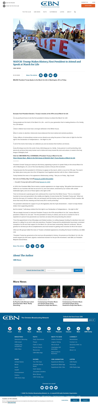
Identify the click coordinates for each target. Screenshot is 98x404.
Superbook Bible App (58, 364)
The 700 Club (26, 12)
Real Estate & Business (55, 352)
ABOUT (69, 12)
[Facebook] (41, 75)
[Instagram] (51, 387)
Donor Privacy (36, 396)
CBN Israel (18, 342)
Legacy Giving (56, 342)
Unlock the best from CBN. (35, 270)
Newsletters (74, 339)
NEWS (17, 359)
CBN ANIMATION (57, 359)
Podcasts (73, 364)
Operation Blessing (21, 339)
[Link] (55, 75)
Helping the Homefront (18, 345)
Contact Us (84, 2)
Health (17, 370)
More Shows (37, 374)
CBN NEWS (37, 12)
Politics (17, 375)
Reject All (75, 400)
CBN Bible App (38, 353)
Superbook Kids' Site (58, 367)
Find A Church (37, 347)
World (16, 364)
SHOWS (35, 359)
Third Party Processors (58, 396)
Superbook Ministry (57, 362)
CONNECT (73, 337)
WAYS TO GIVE (56, 337)
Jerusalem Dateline (39, 372)
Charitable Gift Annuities (56, 348)
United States (19, 362)
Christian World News (38, 365)
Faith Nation (37, 369)
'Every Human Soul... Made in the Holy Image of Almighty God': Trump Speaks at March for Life (44, 158)
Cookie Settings (64, 400)
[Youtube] (42, 387)
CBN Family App (38, 377)
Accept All (85, 400)
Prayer (35, 342)
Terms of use (19, 396)
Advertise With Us (76, 345)
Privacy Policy (27, 396)
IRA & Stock (55, 345)
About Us (73, 350)
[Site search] (75, 12)
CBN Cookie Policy (46, 396)
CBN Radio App (75, 367)
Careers (72, 347)
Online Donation (56, 339)
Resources (36, 350)
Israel (16, 367)
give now (88, 5)
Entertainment (19, 372)
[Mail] (50, 75)
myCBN (78, 396)
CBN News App (20, 378)
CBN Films (18, 349)
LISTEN (62, 12)
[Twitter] (45, 75)
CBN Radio (73, 362)
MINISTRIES (19, 337)
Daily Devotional (38, 339)
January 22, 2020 (45, 182)
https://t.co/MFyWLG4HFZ (43, 179)
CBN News (17, 68)
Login (93, 2)
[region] (49, 400)
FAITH (45, 12)
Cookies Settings (70, 396)
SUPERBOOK (53, 12)
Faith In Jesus (37, 345)
